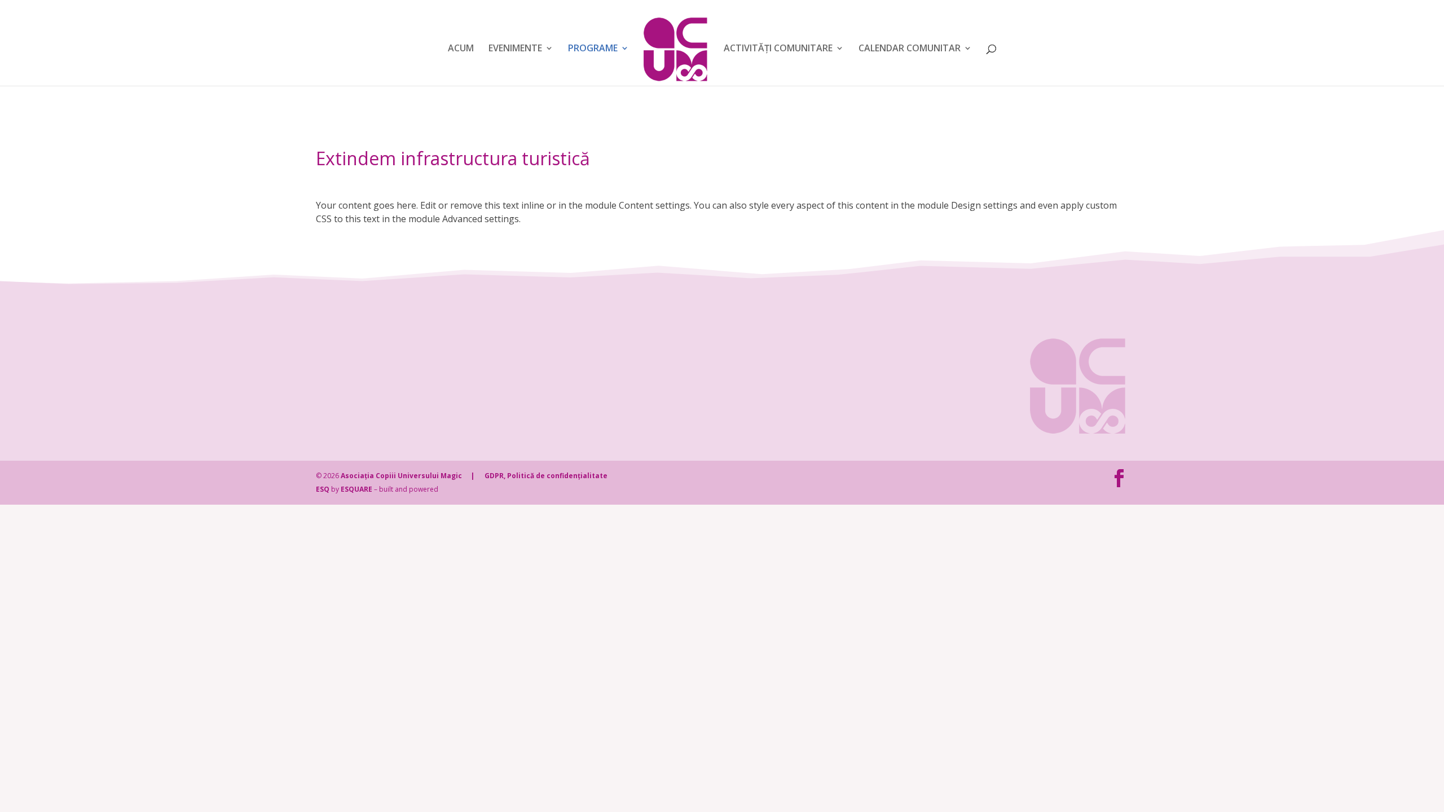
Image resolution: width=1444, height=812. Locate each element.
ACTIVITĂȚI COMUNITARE (778, 49)
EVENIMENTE (515, 49)
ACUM (461, 49)
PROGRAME (593, 49)
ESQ (322, 489)
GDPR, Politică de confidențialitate (546, 475)
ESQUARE (356, 489)
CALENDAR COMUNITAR (910, 49)
